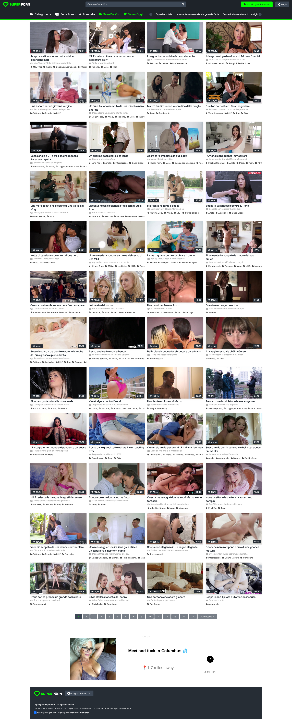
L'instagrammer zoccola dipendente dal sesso (58, 447)
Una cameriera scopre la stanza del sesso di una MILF (115, 257)
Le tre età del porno (101, 305)
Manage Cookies (118, 708)
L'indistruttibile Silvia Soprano (223, 405)
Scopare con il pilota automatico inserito (231, 597)
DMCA (128, 708)
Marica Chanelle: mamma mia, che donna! (111, 554)
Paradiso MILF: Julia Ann (103, 213)
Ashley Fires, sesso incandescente (167, 259)
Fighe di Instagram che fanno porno (50, 451)
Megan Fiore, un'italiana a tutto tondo (110, 113)
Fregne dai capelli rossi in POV (106, 454)
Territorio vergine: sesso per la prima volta (53, 109)
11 (158, 616)
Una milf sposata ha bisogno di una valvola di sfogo (57, 207)
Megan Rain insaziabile (161, 159)
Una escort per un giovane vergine (51, 106)
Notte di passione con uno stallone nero (54, 255)
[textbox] (133, 4)
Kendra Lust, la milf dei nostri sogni (226, 262)
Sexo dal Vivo (111, 14)
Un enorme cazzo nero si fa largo (108, 156)
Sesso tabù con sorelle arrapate (165, 109)
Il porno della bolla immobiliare (164, 405)
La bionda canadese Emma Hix (223, 454)
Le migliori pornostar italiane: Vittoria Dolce (53, 405)
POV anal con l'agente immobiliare (226, 156)
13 (175, 616)
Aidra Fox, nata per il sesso (46, 259)
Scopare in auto (216, 600)
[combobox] (136, 4)
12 (167, 616)
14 (184, 616)
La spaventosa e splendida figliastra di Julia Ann (115, 207)
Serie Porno (68, 14)
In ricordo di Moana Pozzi (162, 309)
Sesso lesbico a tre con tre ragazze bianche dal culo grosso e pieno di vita (56, 353)
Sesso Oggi (135, 14)
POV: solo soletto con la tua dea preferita (228, 109)
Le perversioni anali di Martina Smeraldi (228, 159)
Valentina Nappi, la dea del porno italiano (169, 504)
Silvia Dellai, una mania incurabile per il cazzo (111, 600)
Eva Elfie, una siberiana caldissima (225, 504)
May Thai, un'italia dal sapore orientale (52, 63)
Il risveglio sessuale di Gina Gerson (226, 351)
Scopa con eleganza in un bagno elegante (172, 547)
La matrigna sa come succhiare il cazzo (171, 255)
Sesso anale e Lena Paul (103, 159)
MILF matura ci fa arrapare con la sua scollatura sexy (111, 58)
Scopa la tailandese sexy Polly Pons (227, 205)
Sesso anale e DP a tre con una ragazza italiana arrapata (54, 157)
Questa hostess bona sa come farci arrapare (57, 305)
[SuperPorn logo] (16, 5)
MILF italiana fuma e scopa (163, 205)
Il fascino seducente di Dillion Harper (226, 309)
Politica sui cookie (101, 708)
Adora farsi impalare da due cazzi (167, 156)
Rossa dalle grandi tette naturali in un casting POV (116, 449)
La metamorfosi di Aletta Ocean (48, 309)
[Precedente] (150, 14)
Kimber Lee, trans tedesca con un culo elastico (170, 550)
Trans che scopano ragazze (163, 355)
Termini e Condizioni (51, 708)
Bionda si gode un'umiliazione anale (51, 401)
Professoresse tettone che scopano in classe (170, 60)
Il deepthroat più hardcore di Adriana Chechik (233, 56)
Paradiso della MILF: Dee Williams (108, 309)
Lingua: (79, 693)
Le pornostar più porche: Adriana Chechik (228, 60)
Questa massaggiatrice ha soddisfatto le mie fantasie (174, 499)
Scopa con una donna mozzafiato (109, 497)
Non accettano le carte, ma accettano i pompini (229, 499)
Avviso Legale (67, 708)
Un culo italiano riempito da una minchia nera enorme (116, 107)
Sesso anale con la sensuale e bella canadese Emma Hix (233, 449)
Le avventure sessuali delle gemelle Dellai (197, 14)
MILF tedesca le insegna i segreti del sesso (56, 497)
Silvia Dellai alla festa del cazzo (108, 597)
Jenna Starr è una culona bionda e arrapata (53, 358)
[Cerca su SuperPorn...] (183, 4)
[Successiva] (260, 14)
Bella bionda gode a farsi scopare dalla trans (174, 351)
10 (150, 616)
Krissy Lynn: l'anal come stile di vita (50, 213)
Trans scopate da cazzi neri (46, 600)
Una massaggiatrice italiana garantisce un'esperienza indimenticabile (113, 548)
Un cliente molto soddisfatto (164, 401)
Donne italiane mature (234, 14)
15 (193, 616)
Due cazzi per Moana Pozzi (163, 305)
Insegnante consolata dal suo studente (171, 56)
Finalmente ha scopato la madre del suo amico (230, 257)
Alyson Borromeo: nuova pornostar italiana (111, 262)
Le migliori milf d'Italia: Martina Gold (167, 209)
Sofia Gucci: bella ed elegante (47, 163)
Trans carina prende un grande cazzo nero (55, 597)
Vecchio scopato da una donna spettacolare (57, 547)
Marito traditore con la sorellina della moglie (174, 106)
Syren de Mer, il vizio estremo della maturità (228, 554)
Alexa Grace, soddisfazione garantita (51, 501)
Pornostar (89, 14)
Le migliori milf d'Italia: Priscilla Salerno (110, 355)
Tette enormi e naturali (103, 63)
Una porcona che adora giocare (166, 597)
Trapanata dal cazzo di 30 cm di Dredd (110, 405)
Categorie (41, 14)
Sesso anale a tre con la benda (107, 351)
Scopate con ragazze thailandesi (224, 209)
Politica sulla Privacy (83, 708)
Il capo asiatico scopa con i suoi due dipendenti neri (52, 58)
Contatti (37, 708)
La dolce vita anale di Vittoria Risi (166, 451)
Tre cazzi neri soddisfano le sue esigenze (230, 401)
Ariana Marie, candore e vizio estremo (110, 501)
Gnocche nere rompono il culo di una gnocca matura (232, 548)
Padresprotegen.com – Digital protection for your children (63, 712)
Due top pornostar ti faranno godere (228, 106)
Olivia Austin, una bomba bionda (49, 550)
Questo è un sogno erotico (222, 305)
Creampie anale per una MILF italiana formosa (175, 447)
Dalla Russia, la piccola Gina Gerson (226, 355)
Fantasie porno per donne (162, 600)
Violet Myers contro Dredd (105, 401)
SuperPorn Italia (164, 14)
